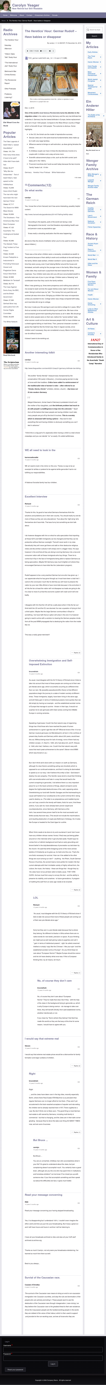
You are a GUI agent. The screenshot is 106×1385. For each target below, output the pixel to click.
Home (4, 21)
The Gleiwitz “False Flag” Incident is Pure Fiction (11, 247)
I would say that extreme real (42, 1038)
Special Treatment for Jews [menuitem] (91, 87)
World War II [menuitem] (92, 259)
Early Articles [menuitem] (93, 52)
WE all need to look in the (40, 450)
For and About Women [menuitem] (93, 290)
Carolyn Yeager (25, 5)
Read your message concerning (43, 1194)
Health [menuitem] (90, 295)
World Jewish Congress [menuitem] (92, 80)
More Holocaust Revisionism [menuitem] (91, 74)
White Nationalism (58, 172)
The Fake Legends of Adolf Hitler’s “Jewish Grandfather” (11, 144)
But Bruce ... (40, 1140)
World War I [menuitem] (91, 255)
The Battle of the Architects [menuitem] (93, 116)
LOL (35, 897)
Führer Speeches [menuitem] (94, 227)
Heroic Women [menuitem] (92, 62)
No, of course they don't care (54, 980)
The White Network (10, 321)
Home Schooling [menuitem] (90, 304)
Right (32, 1073)
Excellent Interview (36, 496)
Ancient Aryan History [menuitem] (93, 244)
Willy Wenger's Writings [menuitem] (92, 175)
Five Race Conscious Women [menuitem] (92, 283)
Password (7, 1354)
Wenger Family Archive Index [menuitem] (93, 186)
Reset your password (15, 1369)
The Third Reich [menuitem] (90, 57)
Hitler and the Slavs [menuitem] (93, 264)
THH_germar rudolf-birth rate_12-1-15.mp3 (44, 58)
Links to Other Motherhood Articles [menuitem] (93, 310)
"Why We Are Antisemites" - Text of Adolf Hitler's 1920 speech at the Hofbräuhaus (11, 178)
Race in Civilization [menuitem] (91, 250)
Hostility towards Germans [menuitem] (90, 210)
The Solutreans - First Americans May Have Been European (11, 220)
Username (7, 1345)
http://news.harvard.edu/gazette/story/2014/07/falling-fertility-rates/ (49, 214)
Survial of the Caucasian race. (42, 1277)
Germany (28, 172)
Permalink (53, 198)
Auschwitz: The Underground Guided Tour (11, 234)
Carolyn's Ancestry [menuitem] (90, 334)
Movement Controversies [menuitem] (92, 93)
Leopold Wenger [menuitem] (90, 181)
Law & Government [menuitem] (91, 216)
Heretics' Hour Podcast (41, 172)
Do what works (33, 190)
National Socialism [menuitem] (90, 222)
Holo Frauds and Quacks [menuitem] (91, 67)
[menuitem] (5, 15)
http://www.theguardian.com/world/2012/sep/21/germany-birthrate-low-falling (53, 368)
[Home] (5, 6)
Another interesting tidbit (40, 352)
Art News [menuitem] (91, 328)
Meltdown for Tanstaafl (11, 280)
